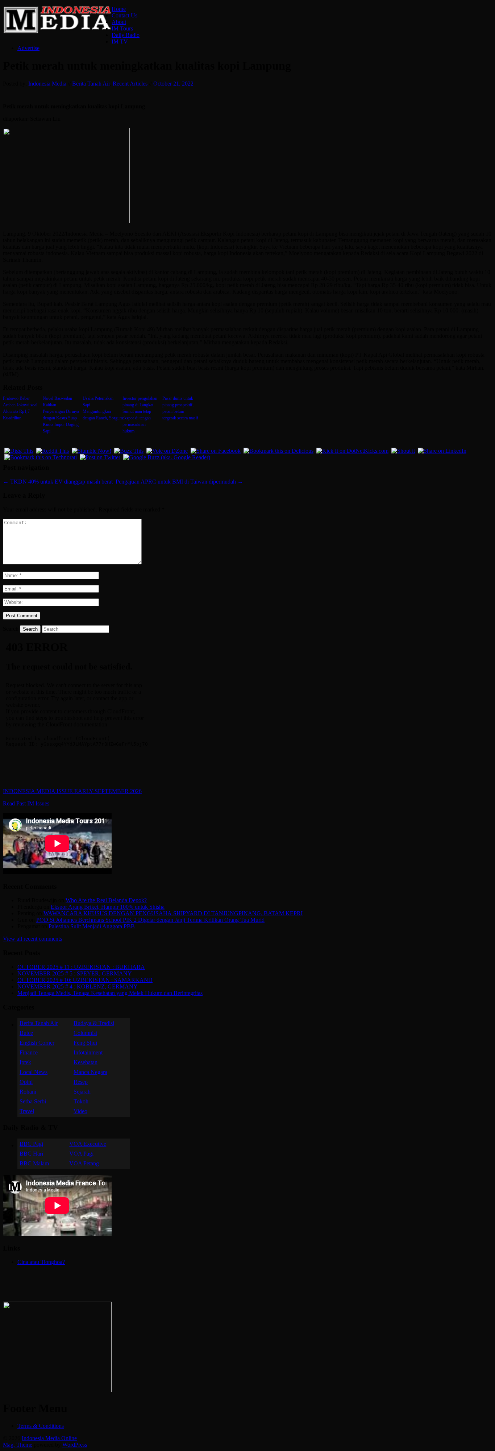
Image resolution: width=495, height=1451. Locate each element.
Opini (26, 1082)
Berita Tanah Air (91, 83)
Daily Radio (126, 35)
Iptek (25, 1062)
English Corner (37, 1043)
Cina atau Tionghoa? (41, 1262)
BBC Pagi (31, 1144)
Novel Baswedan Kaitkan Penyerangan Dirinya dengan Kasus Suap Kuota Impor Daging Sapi (61, 415)
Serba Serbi (33, 1101)
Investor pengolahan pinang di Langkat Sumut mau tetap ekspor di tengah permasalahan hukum (139, 415)
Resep (81, 1082)
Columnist (85, 1033)
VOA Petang (84, 1163)
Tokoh (81, 1101)
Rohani (28, 1092)
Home (119, 9)
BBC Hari (31, 1154)
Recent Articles (130, 83)
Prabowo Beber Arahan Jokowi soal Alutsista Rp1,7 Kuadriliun (20, 408)
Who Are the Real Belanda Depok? (106, 900)
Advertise (28, 48)
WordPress (74, 1445)
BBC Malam (34, 1163)
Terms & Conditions (40, 1426)
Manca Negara (90, 1072)
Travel (27, 1111)
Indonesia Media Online (49, 1438)
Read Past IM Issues (26, 803)
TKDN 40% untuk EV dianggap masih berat (58, 481)
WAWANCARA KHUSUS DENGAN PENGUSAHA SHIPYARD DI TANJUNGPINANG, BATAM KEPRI (173, 913)
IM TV (120, 41)
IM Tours (122, 28)
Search (10, 629)
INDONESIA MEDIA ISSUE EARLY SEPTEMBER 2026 (72, 791)
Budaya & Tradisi (94, 1023)
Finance (29, 1052)
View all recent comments (32, 939)
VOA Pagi (81, 1154)
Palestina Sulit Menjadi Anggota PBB (92, 926)
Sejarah (82, 1092)
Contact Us (124, 15)
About (119, 22)
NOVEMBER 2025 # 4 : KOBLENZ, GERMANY (77, 986)
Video (80, 1111)
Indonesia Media (47, 83)
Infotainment (88, 1052)
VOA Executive (87, 1144)
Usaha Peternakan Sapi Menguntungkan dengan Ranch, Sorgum (101, 408)
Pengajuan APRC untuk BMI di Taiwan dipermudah (179, 481)
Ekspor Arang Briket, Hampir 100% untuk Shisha (108, 907)
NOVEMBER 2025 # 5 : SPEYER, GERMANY (74, 973)
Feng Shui (85, 1043)
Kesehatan (85, 1062)
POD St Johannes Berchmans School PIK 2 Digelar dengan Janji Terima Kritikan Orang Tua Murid (150, 920)
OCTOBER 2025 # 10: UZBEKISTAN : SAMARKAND (85, 980)
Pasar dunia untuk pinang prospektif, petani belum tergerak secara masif (180, 408)
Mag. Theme (17, 1445)
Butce (26, 1033)
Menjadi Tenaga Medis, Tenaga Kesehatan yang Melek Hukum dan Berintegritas (110, 993)
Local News (33, 1072)
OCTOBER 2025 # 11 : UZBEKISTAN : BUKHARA (81, 967)
